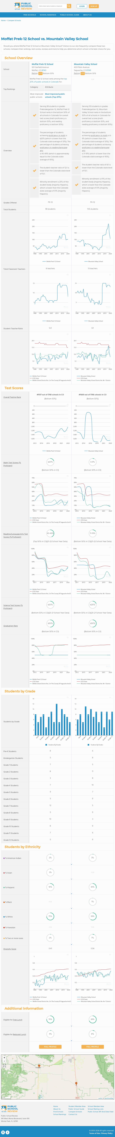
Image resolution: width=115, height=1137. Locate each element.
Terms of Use (94, 1133)
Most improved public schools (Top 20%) (55, 96)
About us (57, 1109)
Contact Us (73, 1114)
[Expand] (4, 1066)
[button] (39, 1066)
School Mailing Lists (95, 1109)
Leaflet (100, 1098)
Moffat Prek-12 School (42, 64)
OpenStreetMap (108, 1098)
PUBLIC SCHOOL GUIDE (69, 15)
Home (55, 1106)
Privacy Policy (107, 1133)
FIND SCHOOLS (29, 15)
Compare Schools (75, 1111)
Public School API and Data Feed (100, 1111)
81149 (88, 70)
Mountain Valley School (85, 64)
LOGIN (82, 6)
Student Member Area (77, 1106)
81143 (44, 70)
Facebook (7, 1132)
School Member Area (96, 1106)
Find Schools (58, 1111)
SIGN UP (94, 6)
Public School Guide (76, 1109)
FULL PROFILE (50, 1047)
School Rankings (59, 1114)
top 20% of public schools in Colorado (48, 80)
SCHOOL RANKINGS (48, 15)
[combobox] (51, 6)
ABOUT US (87, 15)
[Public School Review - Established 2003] (23, 6)
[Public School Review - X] (3, 1133)
